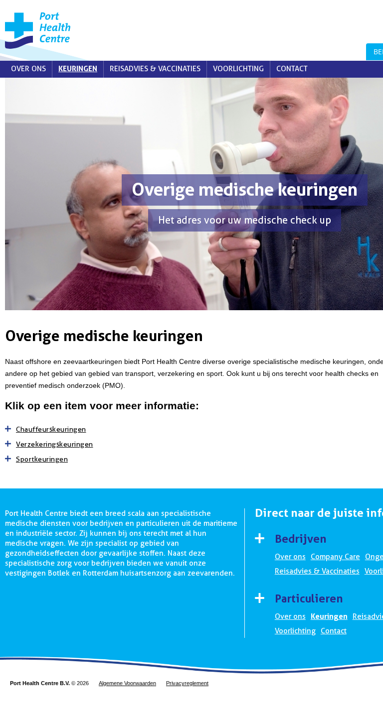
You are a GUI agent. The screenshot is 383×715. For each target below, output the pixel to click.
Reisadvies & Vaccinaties (155, 68)
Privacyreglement (187, 683)
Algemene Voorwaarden (127, 683)
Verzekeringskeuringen (54, 444)
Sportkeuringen (42, 459)
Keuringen (77, 68)
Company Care (335, 556)
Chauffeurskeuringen (51, 429)
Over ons (28, 68)
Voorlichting (238, 68)
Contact (292, 68)
